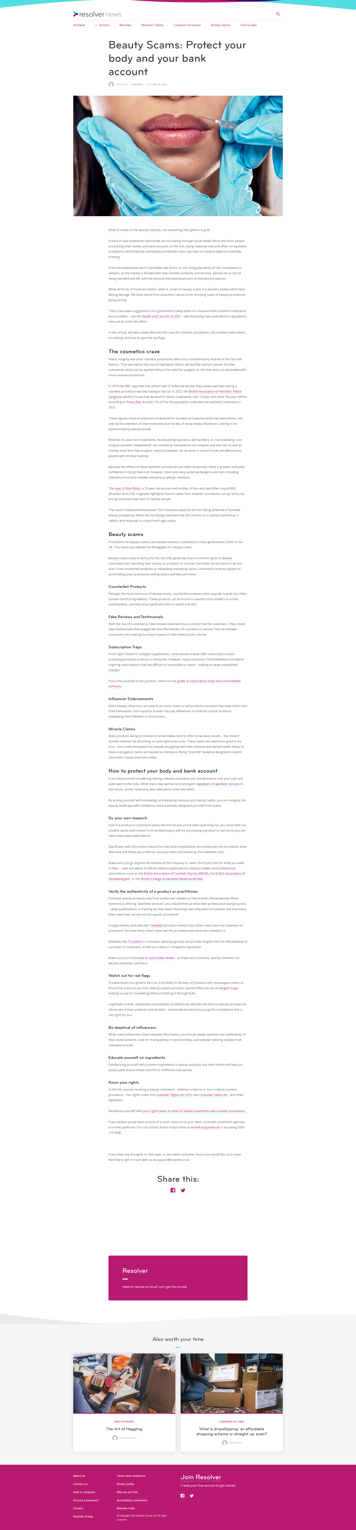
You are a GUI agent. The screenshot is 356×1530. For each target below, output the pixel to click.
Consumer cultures (231, 1422)
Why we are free (127, 1492)
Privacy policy (125, 1484)
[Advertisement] (178, 1230)
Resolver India (126, 1508)
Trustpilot (135, 941)
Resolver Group (83, 1516)
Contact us (80, 1484)
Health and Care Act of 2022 (161, 316)
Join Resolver (201, 1477)
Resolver (125, 25)
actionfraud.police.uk (205, 1127)
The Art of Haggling (124, 1429)
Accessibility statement (132, 1500)
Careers (78, 1508)
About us (79, 1476)
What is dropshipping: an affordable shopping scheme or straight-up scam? (231, 1431)
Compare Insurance (187, 25)
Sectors (104, 25)
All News (79, 25)
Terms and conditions (131, 1476)
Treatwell (155, 925)
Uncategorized (124, 1422)
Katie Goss (122, 84)
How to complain (84, 1492)
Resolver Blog (128, 1438)
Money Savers (220, 25)
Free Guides (248, 25)
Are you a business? (86, 1500)
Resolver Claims (152, 25)
